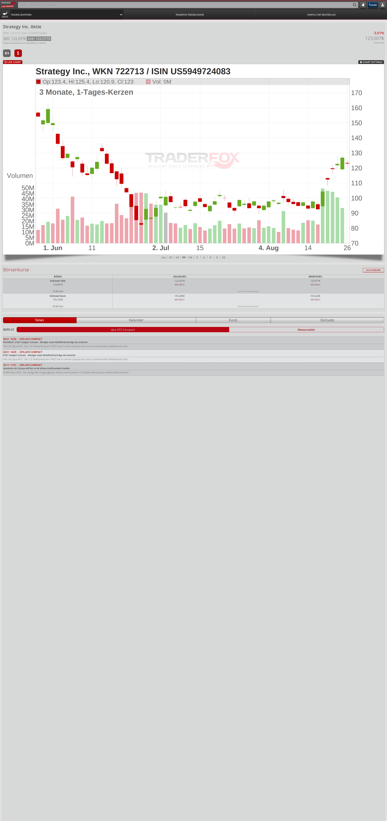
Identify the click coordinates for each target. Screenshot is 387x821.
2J (204, 257)
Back (5, 16)
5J (217, 257)
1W (170, 257)
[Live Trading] (8, 4)
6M (190, 257)
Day (164, 257)
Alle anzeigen (373, 270)
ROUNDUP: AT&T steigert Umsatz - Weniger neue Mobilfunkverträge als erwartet (45, 342)
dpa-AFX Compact (123, 329)
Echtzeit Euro (58, 296)
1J (197, 257)
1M (177, 257)
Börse (58, 276)
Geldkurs (179, 276)
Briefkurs (315, 276)
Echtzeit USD (57, 280)
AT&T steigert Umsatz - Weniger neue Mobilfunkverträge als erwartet (39, 355)
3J (210, 257)
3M (183, 257)
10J (223, 257)
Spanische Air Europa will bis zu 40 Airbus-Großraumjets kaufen (36, 368)
